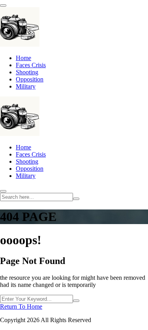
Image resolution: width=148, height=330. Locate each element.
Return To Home (21, 306)
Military (26, 86)
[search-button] (76, 199)
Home (23, 58)
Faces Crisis (31, 65)
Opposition (29, 79)
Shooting (27, 72)
